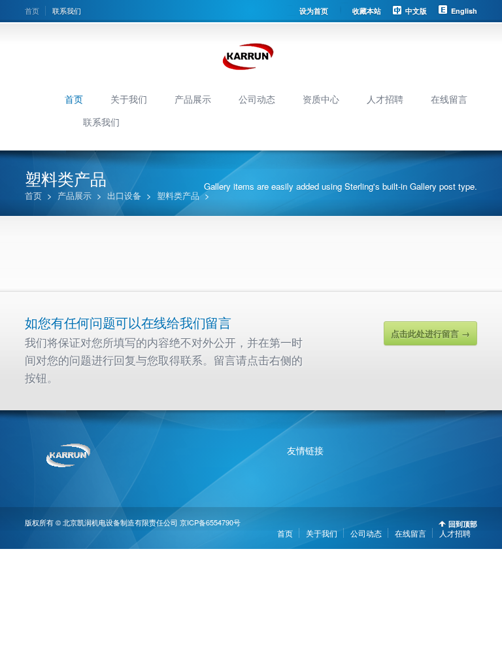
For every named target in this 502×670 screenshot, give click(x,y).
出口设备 (124, 195)
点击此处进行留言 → (430, 333)
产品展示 (193, 98)
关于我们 (128, 98)
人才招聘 (385, 98)
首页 (32, 10)
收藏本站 (366, 11)
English (464, 11)
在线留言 (449, 98)
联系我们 (66, 10)
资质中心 (321, 98)
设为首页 (313, 11)
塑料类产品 (178, 195)
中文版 (416, 11)
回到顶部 (462, 523)
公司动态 (257, 98)
